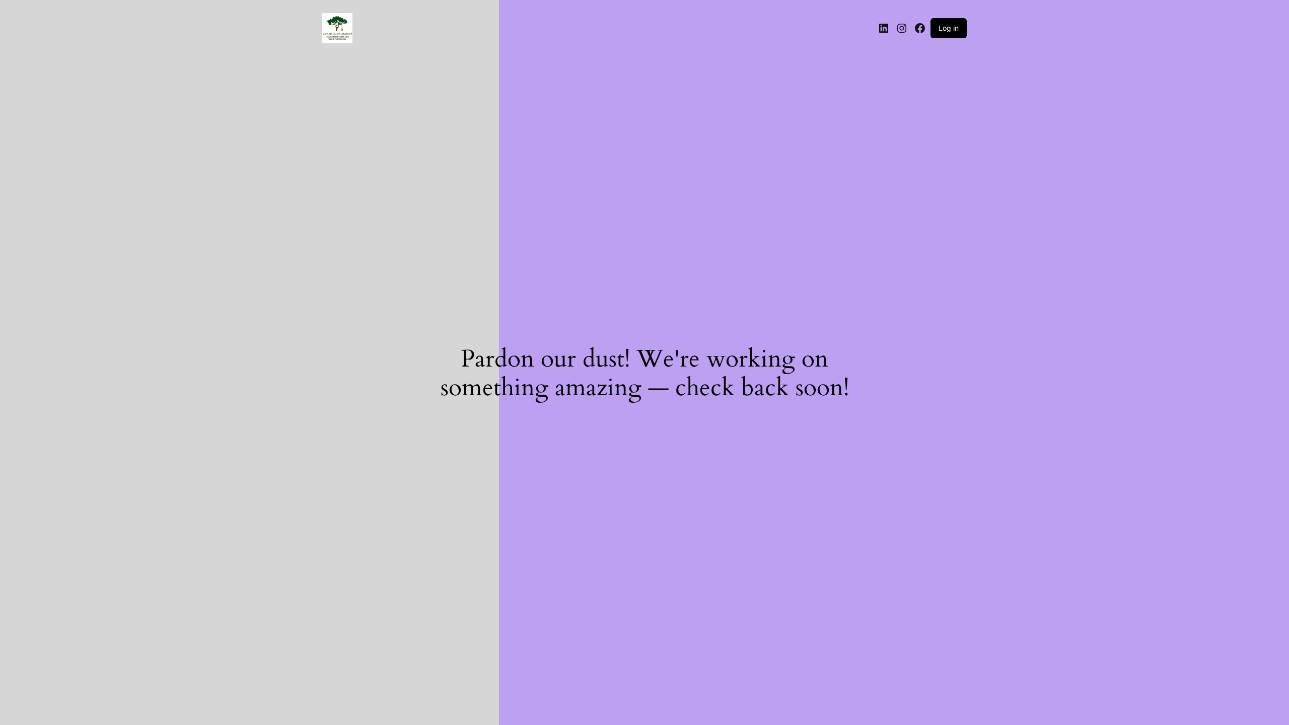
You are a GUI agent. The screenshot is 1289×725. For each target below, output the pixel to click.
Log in (949, 28)
